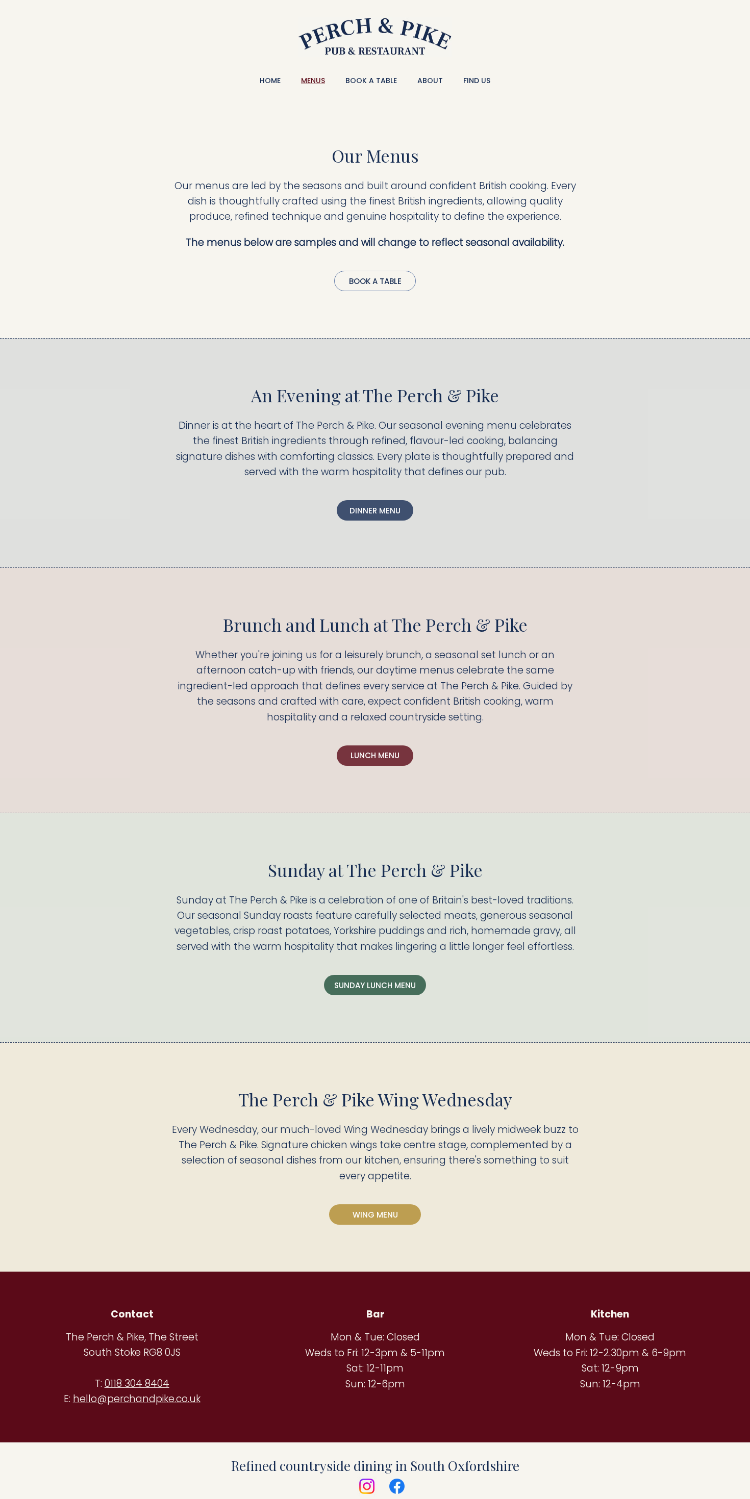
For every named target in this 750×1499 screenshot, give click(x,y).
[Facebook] (397, 1486)
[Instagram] (367, 1486)
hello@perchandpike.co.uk (137, 1399)
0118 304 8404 (137, 1383)
